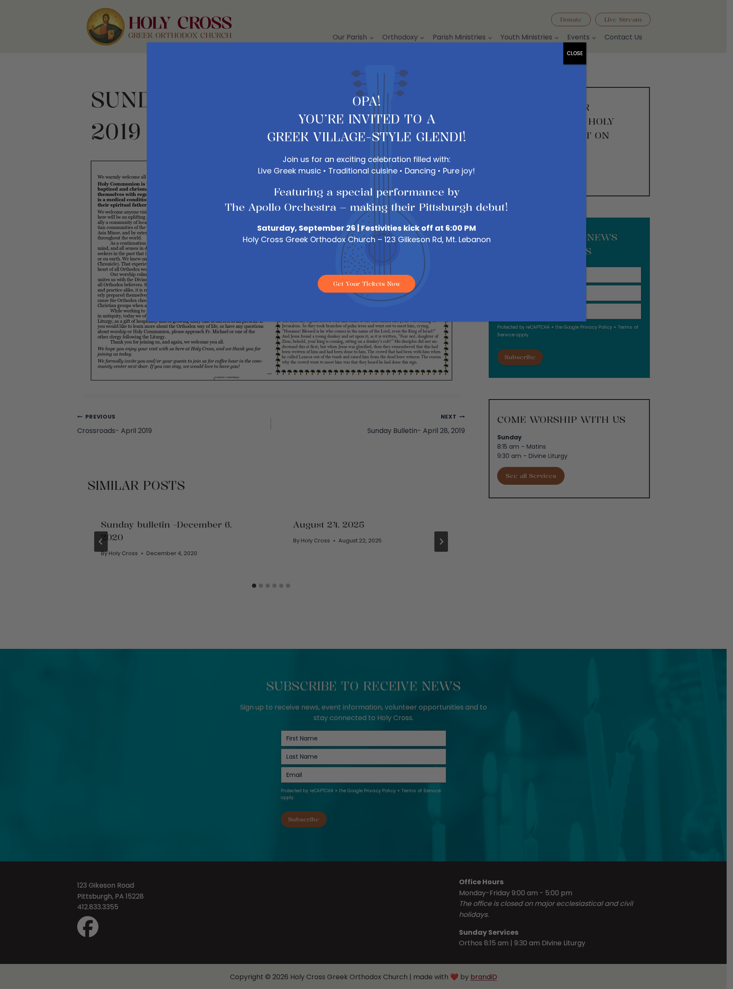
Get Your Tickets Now (366, 283)
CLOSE (575, 53)
